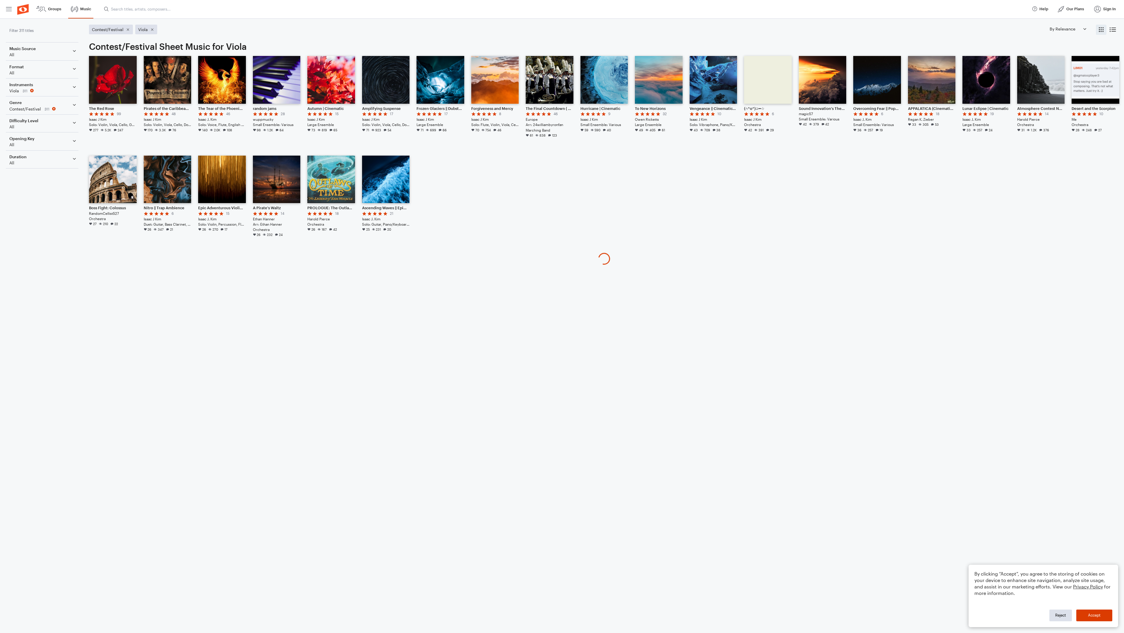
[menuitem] (9, 9)
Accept (1094, 615)
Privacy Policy (1088, 586)
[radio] (1101, 30)
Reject (1060, 615)
